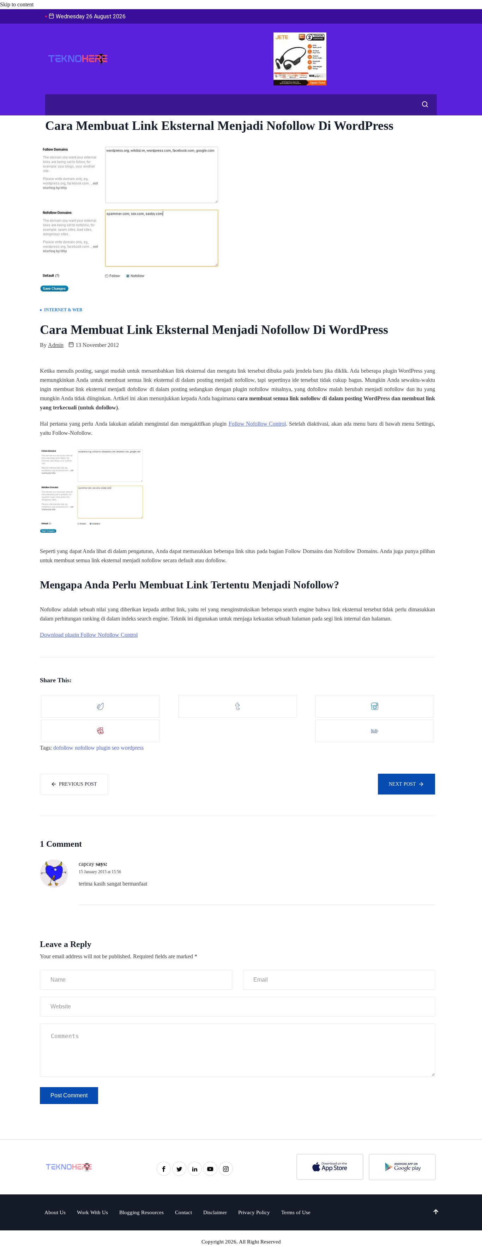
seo (115, 748)
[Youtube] (210, 1169)
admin (56, 345)
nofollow (85, 748)
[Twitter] (179, 1169)
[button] (423, 105)
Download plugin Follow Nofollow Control (89, 635)
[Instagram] (226, 1169)
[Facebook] (164, 1169)
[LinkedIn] (195, 1169)
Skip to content (17, 4)
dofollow (63, 748)
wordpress (132, 748)
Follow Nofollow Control (257, 424)
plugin (103, 748)
